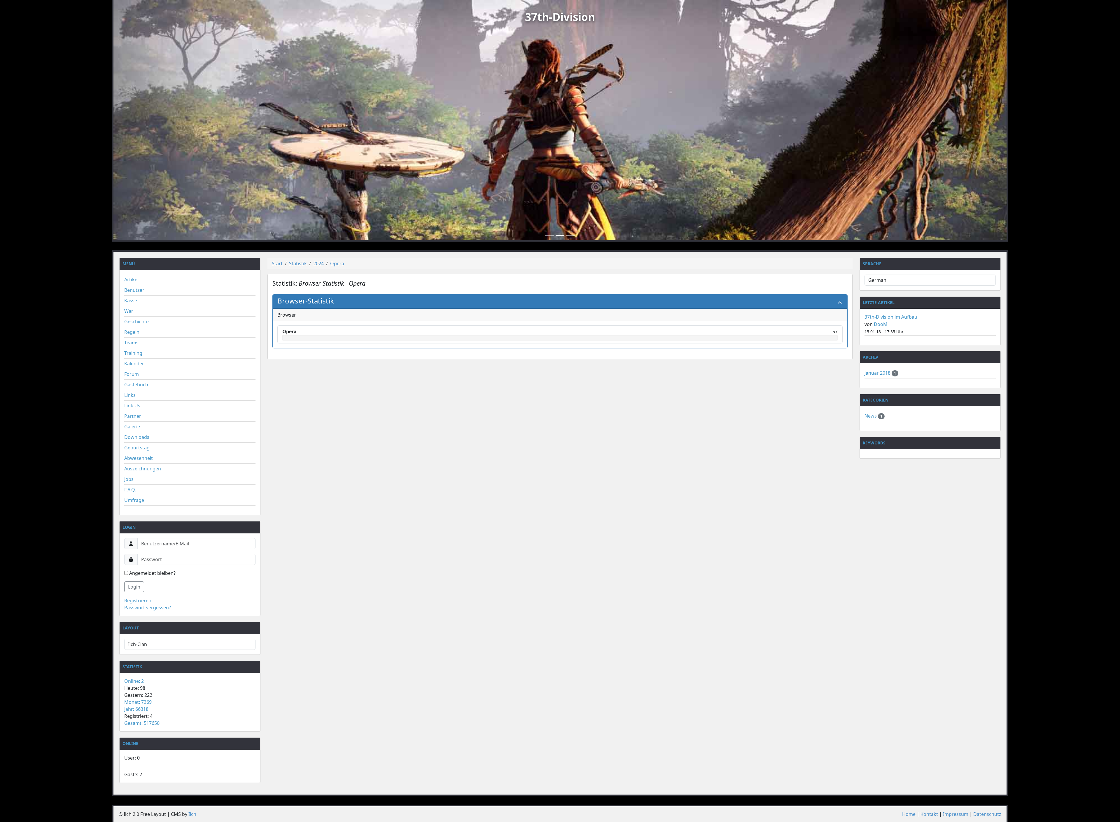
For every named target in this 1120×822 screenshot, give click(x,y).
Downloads (136, 437)
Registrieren (137, 600)
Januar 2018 (878, 373)
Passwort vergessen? (147, 607)
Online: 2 (134, 681)
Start (277, 263)
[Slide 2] (560, 235)
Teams (131, 342)
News (871, 416)
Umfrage (134, 500)
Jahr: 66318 (136, 709)
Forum (131, 374)
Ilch (192, 814)
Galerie (132, 426)
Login (134, 587)
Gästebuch (136, 384)
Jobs (129, 479)
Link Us (132, 405)
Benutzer (134, 290)
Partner (132, 416)
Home (909, 814)
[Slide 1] (549, 235)
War (128, 311)
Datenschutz (987, 814)
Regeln (131, 332)
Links (130, 395)
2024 (318, 263)
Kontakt (929, 814)
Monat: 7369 (138, 702)
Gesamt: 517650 (142, 723)
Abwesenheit (138, 458)
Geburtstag (137, 447)
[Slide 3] (570, 235)
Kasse (130, 300)
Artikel (131, 279)
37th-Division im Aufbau (890, 317)
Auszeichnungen (142, 468)
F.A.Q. (130, 489)
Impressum (955, 814)
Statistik (298, 263)
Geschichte (136, 321)
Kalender (134, 363)
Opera (337, 263)
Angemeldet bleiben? (152, 573)
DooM (881, 324)
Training (133, 353)
